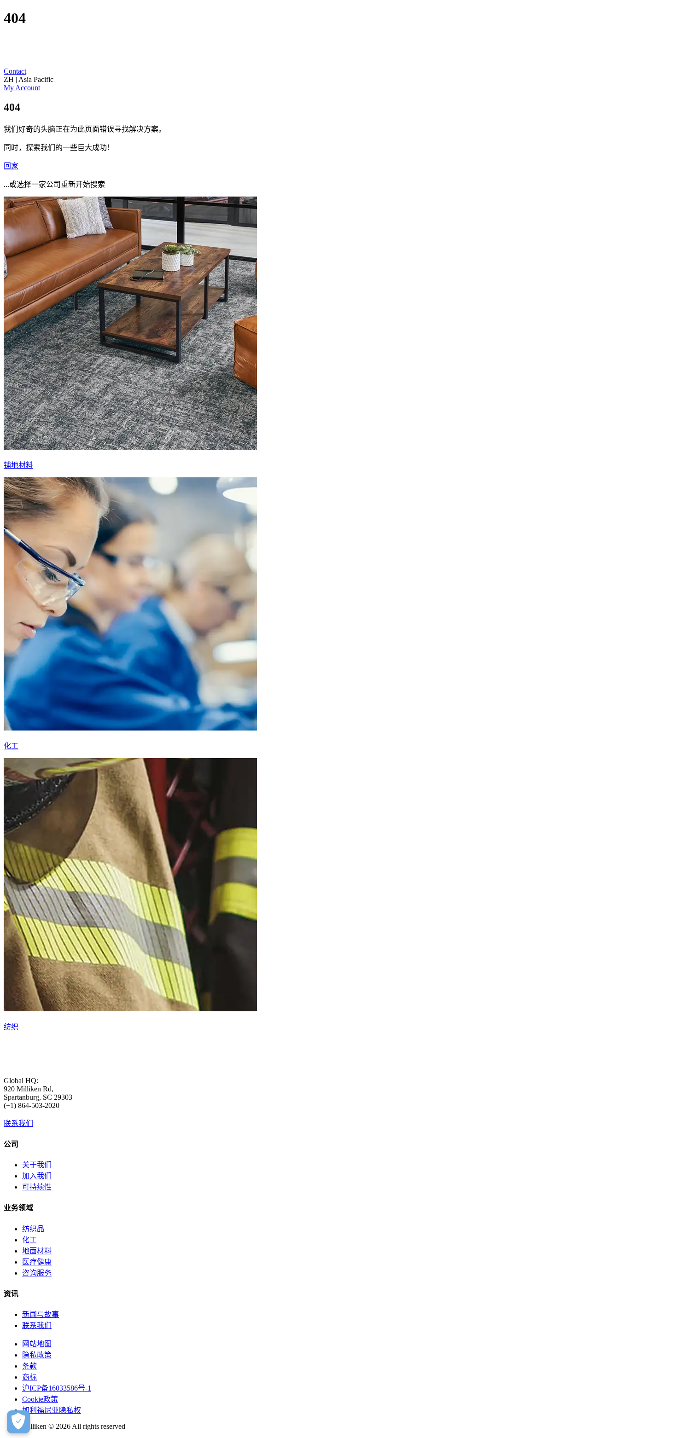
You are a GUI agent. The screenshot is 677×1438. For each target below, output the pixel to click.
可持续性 (37, 1187)
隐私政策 (37, 1355)
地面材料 (37, 1251)
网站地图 (37, 1344)
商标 (29, 1377)
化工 (29, 1240)
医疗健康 (37, 1262)
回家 (11, 166)
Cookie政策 (40, 1399)
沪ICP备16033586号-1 (56, 1388)
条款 (29, 1366)
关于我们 (37, 1165)
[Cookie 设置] (18, 1421)
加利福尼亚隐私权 (51, 1410)
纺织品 (33, 1229)
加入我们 (37, 1176)
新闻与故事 (40, 1314)
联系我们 (18, 1123)
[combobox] (338, 79)
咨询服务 (37, 1273)
